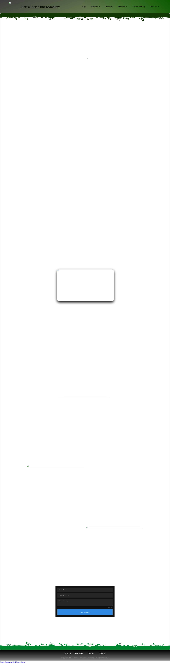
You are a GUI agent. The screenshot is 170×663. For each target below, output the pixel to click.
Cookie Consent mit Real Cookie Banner (12, 662)
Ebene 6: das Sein (85, 580)
